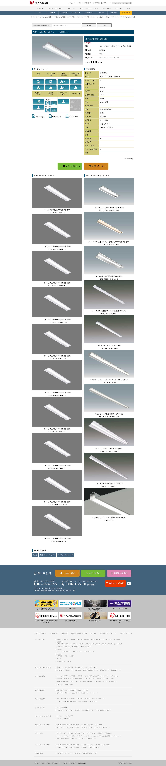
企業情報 (86, 3)
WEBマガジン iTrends (126, 633)
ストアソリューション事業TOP (65, 716)
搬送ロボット (69, 684)
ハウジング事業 (39, 707)
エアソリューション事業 (42, 744)
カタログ (101, 12)
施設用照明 (59, 642)
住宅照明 (59, 658)
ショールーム (89, 12)
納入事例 (77, 12)
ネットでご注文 (96, 3)
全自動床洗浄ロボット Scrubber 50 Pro (67, 681)
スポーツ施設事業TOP (62, 698)
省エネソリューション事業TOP (65, 667)
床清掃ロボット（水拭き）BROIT (105, 678)
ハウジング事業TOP (62, 707)
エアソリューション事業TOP (64, 744)
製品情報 (65, 12)
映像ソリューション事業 (42, 724)
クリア (104, 25)
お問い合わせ (126, 12)
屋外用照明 (59, 654)
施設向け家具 (39, 753)
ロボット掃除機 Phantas (86, 681)
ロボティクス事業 (40, 676)
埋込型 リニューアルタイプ (47, 555)
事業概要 (52, 12)
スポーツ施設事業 (40, 699)
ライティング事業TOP (62, 639)
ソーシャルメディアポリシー (68, 763)
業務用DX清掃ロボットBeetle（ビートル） (106, 681)
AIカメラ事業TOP (61, 733)
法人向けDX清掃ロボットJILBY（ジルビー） (82, 678)
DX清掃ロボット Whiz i (63, 678)
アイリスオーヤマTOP (75, 3)
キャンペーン (104, 676)
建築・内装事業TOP (62, 690)
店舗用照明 (59, 649)
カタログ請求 (71, 166)
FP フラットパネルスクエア (65, 555)
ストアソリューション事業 (43, 716)
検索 (90, 25)
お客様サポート (107, 3)
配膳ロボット (60, 684)
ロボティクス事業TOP (62, 676)
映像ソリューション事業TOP (64, 724)
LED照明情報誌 (96, 639)
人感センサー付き (40, 175)
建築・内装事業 (39, 690)
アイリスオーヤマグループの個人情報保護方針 (46, 763)
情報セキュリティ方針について (108, 633)
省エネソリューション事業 (43, 667)
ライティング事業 (40, 639)
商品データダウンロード (89, 733)
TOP (40, 12)
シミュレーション (107, 639)
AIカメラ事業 (39, 733)
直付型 (35, 555)
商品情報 (80, 639)
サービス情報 (88, 676)
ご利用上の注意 (82, 763)
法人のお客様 (41, 3)
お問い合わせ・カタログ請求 (79, 633)
